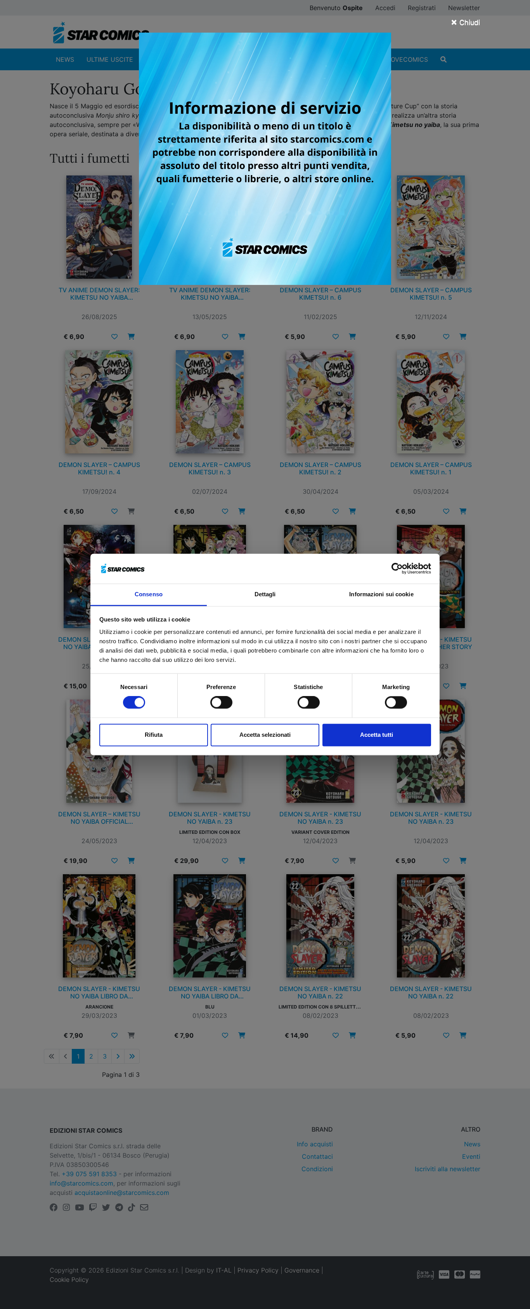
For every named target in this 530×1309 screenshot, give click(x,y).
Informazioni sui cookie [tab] (381, 594)
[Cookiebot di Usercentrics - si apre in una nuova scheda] (397, 569)
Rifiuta (154, 734)
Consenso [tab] (149, 594)
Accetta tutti (376, 734)
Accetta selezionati (265, 734)
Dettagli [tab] (265, 594)
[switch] (221, 702)
